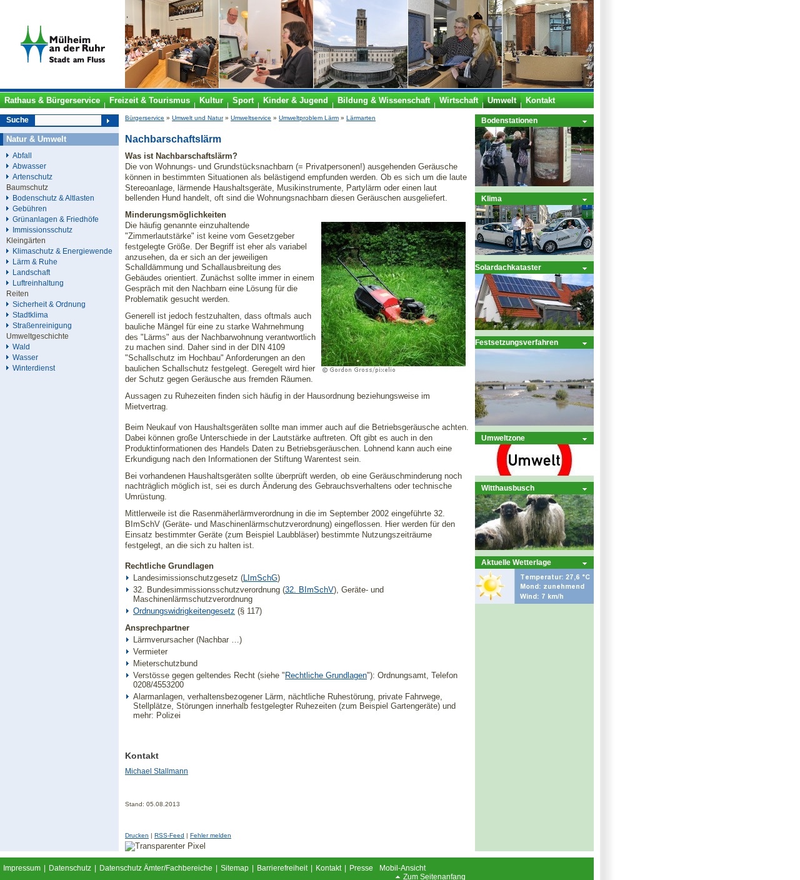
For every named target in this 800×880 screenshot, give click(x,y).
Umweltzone (503, 438)
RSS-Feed (169, 835)
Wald (21, 346)
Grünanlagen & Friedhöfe (55, 219)
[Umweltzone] (534, 473)
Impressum (22, 868)
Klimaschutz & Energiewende (62, 251)
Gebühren (29, 208)
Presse (361, 868)
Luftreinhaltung (38, 283)
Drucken (137, 835)
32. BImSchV (309, 589)
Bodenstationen (509, 120)
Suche (17, 120)
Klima (491, 198)
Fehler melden (210, 835)
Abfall (22, 155)
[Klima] (534, 252)
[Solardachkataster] (534, 327)
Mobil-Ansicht (402, 868)
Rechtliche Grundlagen (326, 675)
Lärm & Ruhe (35, 262)
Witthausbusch (507, 488)
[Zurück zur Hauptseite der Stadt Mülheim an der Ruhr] (62, 85)
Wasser (25, 357)
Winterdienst (33, 368)
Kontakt (328, 868)
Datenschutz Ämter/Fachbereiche (155, 868)
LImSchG (260, 577)
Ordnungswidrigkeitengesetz (184, 611)
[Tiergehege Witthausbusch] (534, 547)
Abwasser (29, 166)
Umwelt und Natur (197, 117)
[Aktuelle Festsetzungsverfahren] (534, 423)
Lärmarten (361, 117)
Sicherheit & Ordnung (49, 304)
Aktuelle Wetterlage (516, 562)
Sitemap (235, 868)
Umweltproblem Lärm (309, 117)
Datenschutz (70, 868)
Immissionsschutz (42, 230)
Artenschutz (32, 176)
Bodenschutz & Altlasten (53, 198)
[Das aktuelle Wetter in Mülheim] (534, 601)
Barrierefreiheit (282, 868)
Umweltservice (251, 117)
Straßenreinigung (42, 325)
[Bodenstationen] (534, 183)
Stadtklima (30, 315)
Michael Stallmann (156, 771)
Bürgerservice (144, 117)
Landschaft (31, 272)
